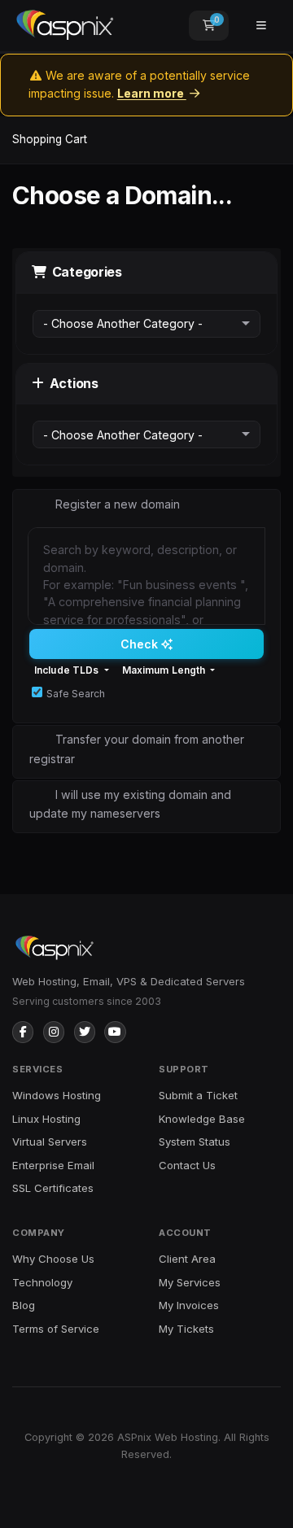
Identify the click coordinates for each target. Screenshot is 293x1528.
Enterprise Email (53, 1165)
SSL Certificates (53, 1187)
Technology (42, 1282)
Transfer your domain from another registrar (136, 748)
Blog (23, 1305)
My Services (190, 1282)
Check (141, 644)
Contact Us (187, 1165)
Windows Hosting (56, 1095)
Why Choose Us (53, 1258)
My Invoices (189, 1305)
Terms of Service (55, 1328)
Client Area (187, 1258)
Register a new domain (117, 504)
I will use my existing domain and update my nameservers (130, 804)
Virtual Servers (49, 1141)
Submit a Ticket (198, 1095)
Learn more (151, 93)
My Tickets (186, 1328)
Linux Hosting (46, 1118)
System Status (194, 1141)
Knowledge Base (202, 1118)
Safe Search (75, 694)
